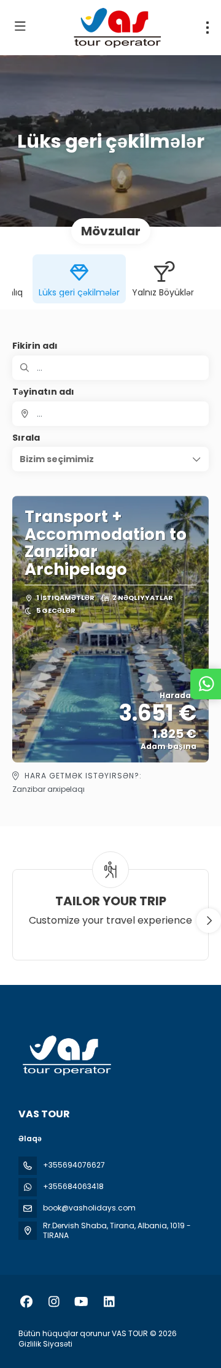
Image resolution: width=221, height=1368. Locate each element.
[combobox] (110, 413)
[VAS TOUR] (65, 1055)
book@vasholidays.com (89, 1208)
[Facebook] (26, 1301)
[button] (110, 459)
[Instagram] (53, 1301)
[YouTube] (81, 1301)
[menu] (207, 27)
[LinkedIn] (109, 1301)
